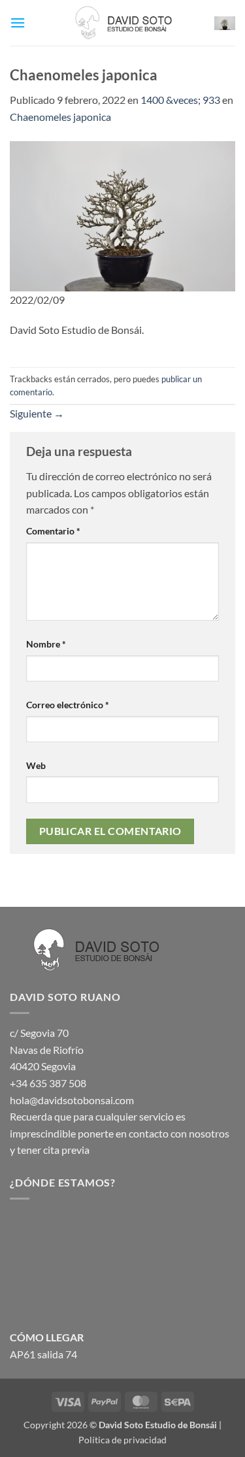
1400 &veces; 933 (180, 99)
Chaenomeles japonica (60, 116)
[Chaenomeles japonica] (122, 214)
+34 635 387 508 (48, 1083)
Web (36, 765)
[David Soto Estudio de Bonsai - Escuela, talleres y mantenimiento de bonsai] (122, 23)
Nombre (46, 643)
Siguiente (37, 413)
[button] (17, 23)
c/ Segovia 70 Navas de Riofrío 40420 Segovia (47, 1049)
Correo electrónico (67, 704)
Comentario (53, 530)
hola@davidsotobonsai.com (72, 1100)
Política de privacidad (122, 1439)
